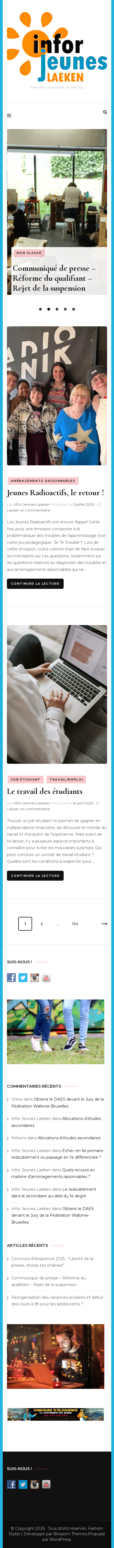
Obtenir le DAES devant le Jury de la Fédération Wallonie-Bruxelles (52, 1215)
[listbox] (57, 221)
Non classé (29, 253)
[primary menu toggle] (10, 116)
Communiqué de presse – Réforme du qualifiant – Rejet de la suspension (54, 278)
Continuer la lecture (35, 584)
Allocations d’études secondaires (69, 1137)
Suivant (100, 924)
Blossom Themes (70, 1533)
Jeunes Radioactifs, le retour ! (55, 492)
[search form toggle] (105, 112)
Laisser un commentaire (28, 510)
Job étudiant (26, 779)
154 (76, 923)
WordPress (60, 1539)
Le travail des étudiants (44, 791)
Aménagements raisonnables (43, 481)
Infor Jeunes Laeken (32, 504)
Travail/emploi (66, 779)
